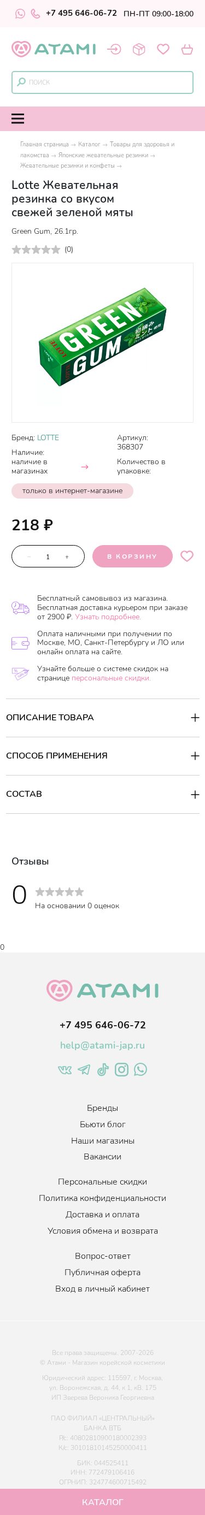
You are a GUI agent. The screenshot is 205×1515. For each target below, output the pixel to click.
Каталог (89, 144)
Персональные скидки (102, 1182)
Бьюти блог (103, 1125)
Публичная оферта (102, 1273)
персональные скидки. (111, 678)
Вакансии (102, 1157)
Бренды (102, 1108)
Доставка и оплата (102, 1215)
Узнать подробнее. (108, 617)
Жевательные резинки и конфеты (67, 166)
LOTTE (48, 438)
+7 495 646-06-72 (81, 14)
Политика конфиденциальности (102, 1198)
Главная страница (44, 144)
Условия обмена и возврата (103, 1231)
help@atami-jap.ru (102, 1045)
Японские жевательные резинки (103, 155)
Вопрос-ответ (103, 1256)
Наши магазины (102, 1141)
